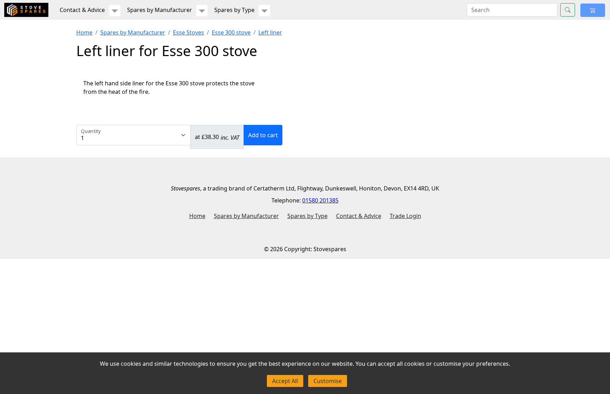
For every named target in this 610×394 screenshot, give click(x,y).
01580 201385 (320, 200)
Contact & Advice (358, 216)
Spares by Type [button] (234, 10)
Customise (327, 381)
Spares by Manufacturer (132, 32)
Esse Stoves (188, 32)
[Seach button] (567, 10)
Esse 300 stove (231, 32)
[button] (114, 10)
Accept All (285, 381)
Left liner (270, 32)
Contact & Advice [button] (82, 10)
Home (84, 32)
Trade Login (405, 216)
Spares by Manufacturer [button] (159, 10)
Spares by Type (307, 216)
